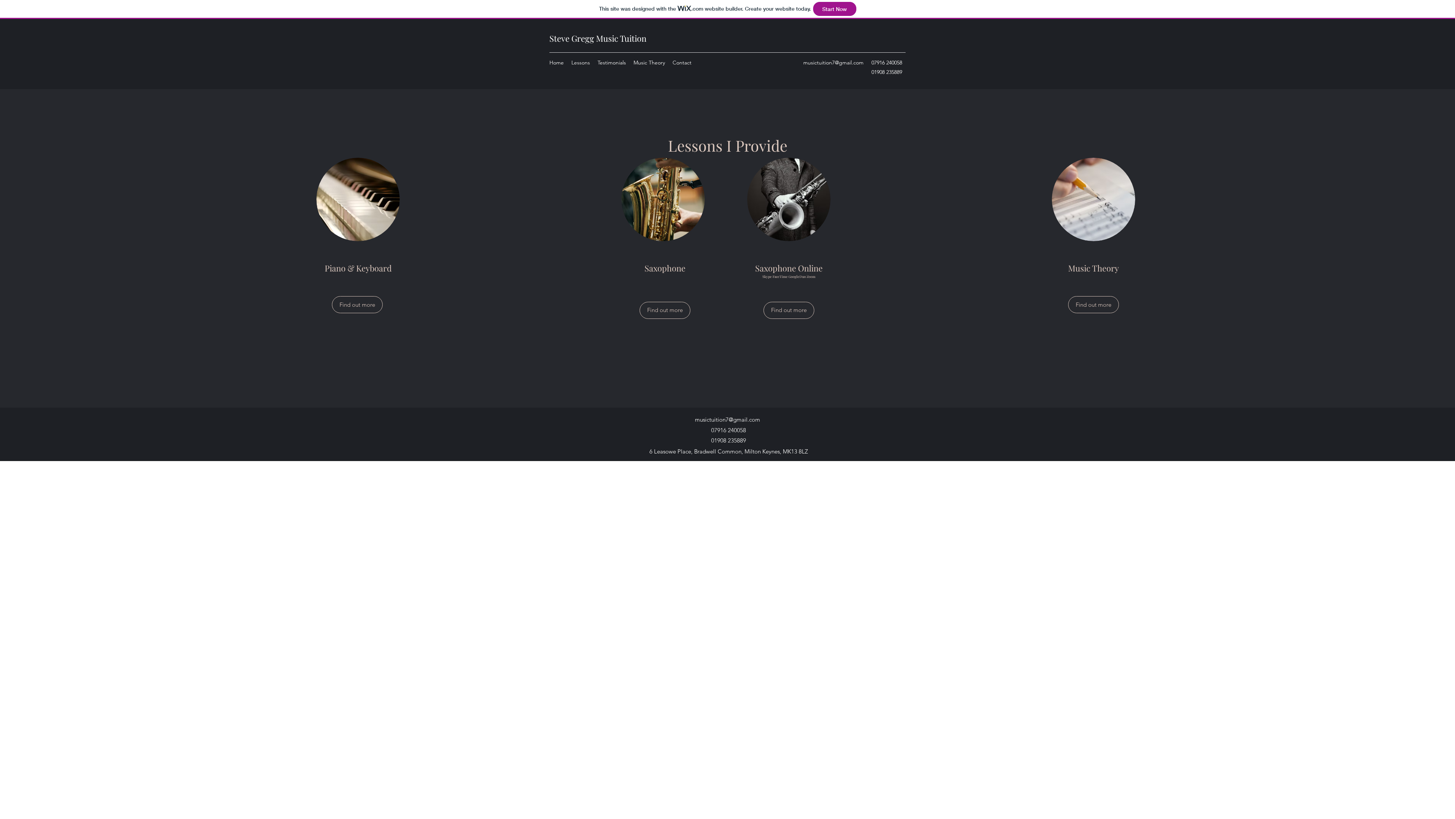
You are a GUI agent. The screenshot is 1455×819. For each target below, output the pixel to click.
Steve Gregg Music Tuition (597, 38)
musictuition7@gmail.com (833, 62)
